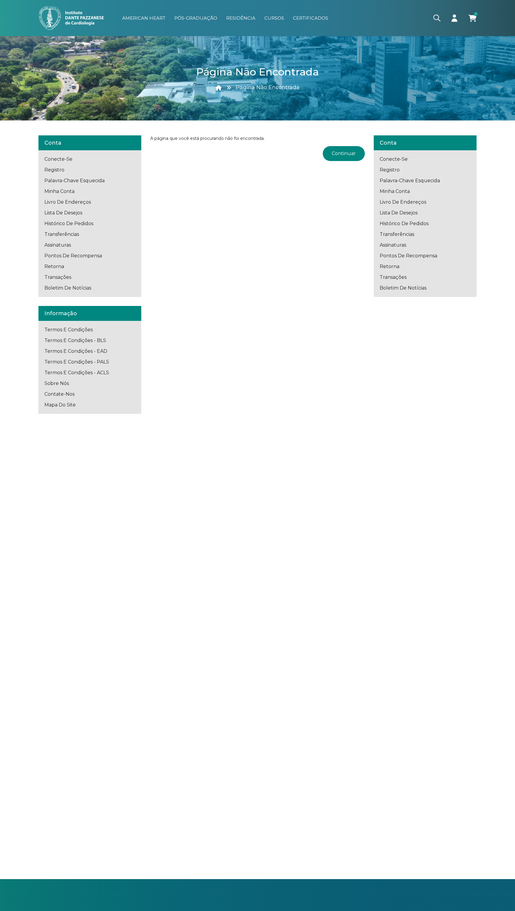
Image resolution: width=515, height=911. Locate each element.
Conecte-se (58, 159)
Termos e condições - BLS (75, 340)
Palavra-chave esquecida (74, 180)
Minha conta (59, 191)
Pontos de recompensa (73, 256)
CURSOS (274, 18)
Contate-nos (59, 394)
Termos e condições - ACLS (76, 372)
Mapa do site (60, 405)
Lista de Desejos (63, 213)
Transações (57, 277)
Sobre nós (56, 383)
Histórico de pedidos (68, 223)
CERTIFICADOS (310, 18)
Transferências (61, 234)
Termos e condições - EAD (75, 351)
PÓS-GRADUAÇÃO (195, 18)
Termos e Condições (68, 329)
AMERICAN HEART (143, 18)
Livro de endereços (67, 202)
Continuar (344, 153)
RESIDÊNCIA (240, 18)
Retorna (54, 266)
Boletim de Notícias (67, 288)
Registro (54, 170)
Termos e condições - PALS (76, 362)
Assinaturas (57, 245)
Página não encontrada (268, 87)
